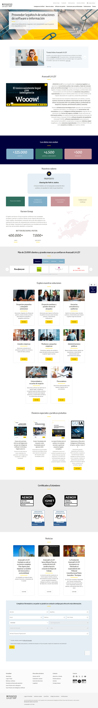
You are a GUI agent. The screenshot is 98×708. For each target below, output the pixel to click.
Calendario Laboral (37, 678)
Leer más (68, 60)
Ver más (24, 321)
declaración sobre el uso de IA (31, 701)
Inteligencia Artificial (39, 6)
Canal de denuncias (38, 681)
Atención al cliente (81, 3)
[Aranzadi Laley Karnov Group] (7, 5)
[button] (90, 269)
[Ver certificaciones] (79, 682)
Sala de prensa (71, 3)
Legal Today (9, 678)
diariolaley (8, 676)
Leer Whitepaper (58, 468)
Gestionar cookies (38, 696)
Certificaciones (64, 696)
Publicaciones (87, 6)
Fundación (63, 3)
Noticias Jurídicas (10, 681)
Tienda (94, 6)
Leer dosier (20, 468)
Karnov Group (56, 3)
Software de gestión (60, 6)
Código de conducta (54, 696)
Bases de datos (50, 6)
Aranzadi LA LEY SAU (29, 704)
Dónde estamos (57, 678)
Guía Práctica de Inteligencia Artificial (15, 687)
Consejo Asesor (57, 683)
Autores (55, 681)
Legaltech (35, 683)
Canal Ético (46, 696)
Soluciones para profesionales (74, 6)
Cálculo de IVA (36, 676)
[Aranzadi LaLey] (12, 697)
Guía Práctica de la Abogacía (13, 685)
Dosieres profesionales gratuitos (14, 683)
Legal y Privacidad (28, 696)
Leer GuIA (77, 468)
